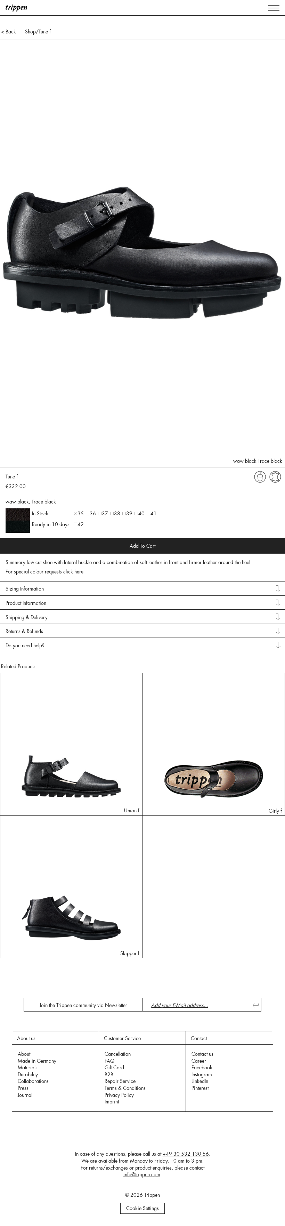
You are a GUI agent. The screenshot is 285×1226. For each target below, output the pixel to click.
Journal (25, 1095)
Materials (28, 1067)
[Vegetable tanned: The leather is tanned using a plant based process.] (260, 476)
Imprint (112, 1102)
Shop (30, 32)
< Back (8, 32)
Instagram (202, 1074)
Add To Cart (142, 546)
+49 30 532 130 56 (186, 1154)
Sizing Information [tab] (25, 589)
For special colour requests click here (44, 572)
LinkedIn (200, 1081)
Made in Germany (37, 1061)
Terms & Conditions (125, 1088)
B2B (109, 1074)
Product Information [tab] (26, 603)
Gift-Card (114, 1067)
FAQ (109, 1061)
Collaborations (33, 1081)
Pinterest (200, 1088)
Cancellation (118, 1054)
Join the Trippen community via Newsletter (83, 1005)
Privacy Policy (119, 1095)
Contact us (202, 1054)
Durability (28, 1074)
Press (23, 1088)
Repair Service (120, 1081)
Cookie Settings (142, 1208)
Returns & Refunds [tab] (24, 631)
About (24, 1054)
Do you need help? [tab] (25, 645)
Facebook (202, 1067)
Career (199, 1061)
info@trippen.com (141, 1174)
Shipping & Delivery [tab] (27, 617)
